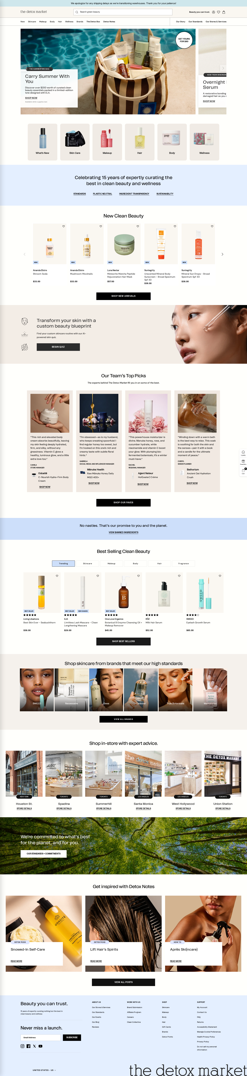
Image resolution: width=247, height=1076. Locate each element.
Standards (79, 194)
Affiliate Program (134, 1012)
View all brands (123, 719)
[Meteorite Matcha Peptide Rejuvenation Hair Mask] (124, 244)
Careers (130, 1017)
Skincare (32, 21)
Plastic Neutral (102, 194)
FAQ (198, 1017)
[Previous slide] (24, 68)
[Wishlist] (218, 12)
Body (52, 21)
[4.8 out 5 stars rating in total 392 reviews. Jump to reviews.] (71, 615)
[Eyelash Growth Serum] (205, 592)
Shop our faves (123, 503)
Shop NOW (44, 487)
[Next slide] (223, 68)
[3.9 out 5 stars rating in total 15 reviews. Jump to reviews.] (193, 615)
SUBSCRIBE (72, 1038)
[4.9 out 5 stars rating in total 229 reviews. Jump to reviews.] (30, 615)
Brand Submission (134, 1007)
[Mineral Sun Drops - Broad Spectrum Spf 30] (198, 244)
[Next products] (222, 254)
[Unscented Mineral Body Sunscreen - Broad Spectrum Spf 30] (161, 244)
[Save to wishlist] (63, 226)
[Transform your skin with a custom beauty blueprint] (123, 334)
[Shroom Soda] (49, 244)
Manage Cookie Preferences (209, 1032)
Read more (16, 961)
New (23, 21)
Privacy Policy (203, 1042)
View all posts (123, 982)
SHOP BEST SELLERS (123, 641)
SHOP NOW (31, 98)
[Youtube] (40, 1046)
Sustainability (165, 194)
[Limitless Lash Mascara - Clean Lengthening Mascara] (82, 592)
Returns (200, 1022)
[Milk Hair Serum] (164, 592)
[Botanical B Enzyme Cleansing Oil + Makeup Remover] (123, 592)
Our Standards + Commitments (43, 854)
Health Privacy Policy (206, 1037)
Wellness (69, 21)
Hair (60, 21)
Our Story (180, 21)
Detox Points (167, 1037)
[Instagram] (22, 1046)
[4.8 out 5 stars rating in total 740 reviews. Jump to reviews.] (112, 615)
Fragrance (183, 563)
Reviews (95, 1027)
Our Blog (95, 1022)
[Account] (213, 12)
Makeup (43, 21)
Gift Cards (166, 1027)
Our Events (96, 1017)
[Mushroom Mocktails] (87, 244)
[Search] (76, 12)
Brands (80, 21)
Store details (24, 809)
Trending (63, 563)
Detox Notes (109, 21)
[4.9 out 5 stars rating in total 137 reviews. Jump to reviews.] (153, 615)
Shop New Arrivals (123, 296)
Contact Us (202, 1012)
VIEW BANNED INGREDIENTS (123, 533)
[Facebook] (28, 1046)
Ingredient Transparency (134, 194)
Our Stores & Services (216, 21)
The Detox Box (93, 21)
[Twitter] (34, 1046)
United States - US (43, 1070)
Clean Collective (134, 1022)
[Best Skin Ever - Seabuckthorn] (42, 592)
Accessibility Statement (207, 1027)
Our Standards (195, 21)
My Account (202, 1007)
